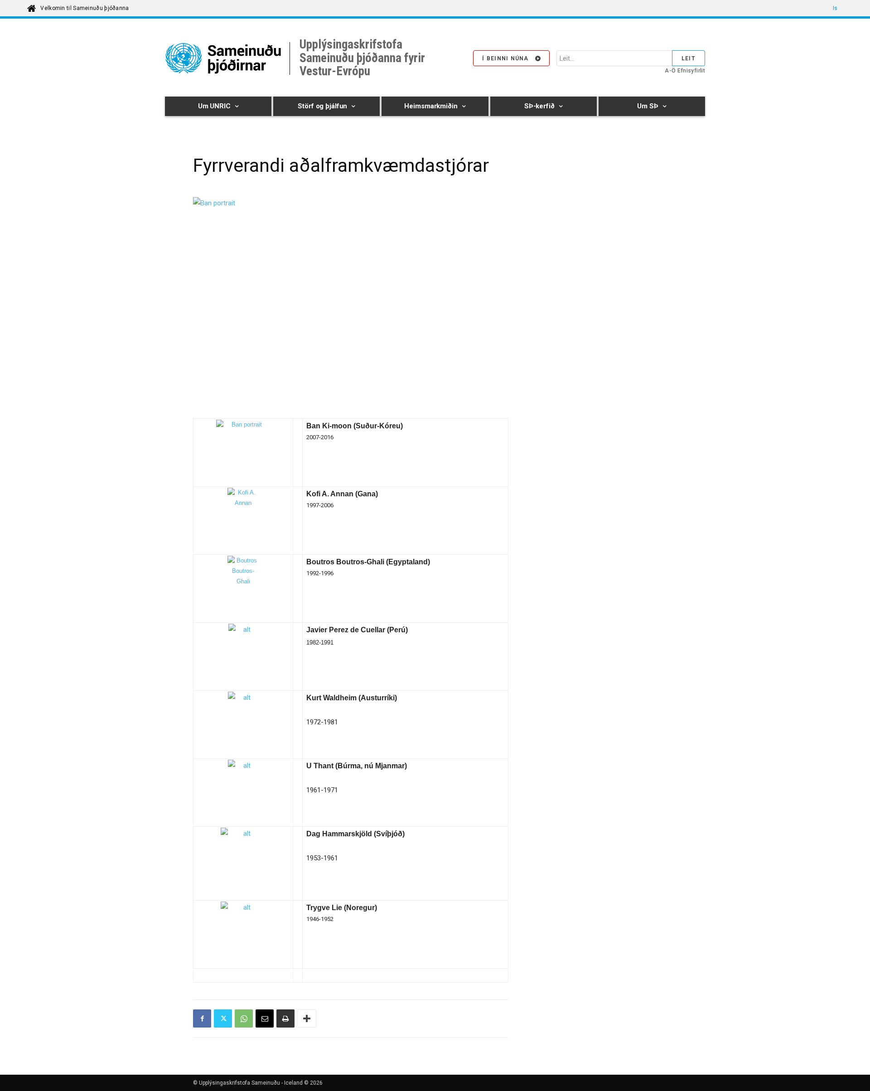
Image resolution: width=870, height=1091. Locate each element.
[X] (223, 1018)
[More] (306, 1018)
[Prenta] (285, 1018)
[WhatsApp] (244, 1018)
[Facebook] (202, 1018)
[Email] (265, 1018)
